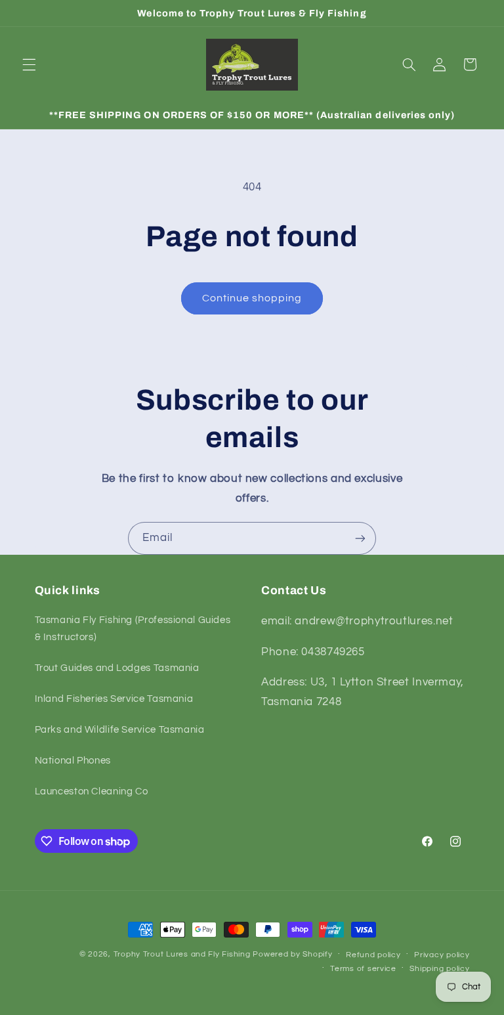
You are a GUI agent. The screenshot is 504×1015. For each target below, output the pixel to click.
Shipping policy (439, 968)
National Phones (73, 761)
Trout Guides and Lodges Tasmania (117, 668)
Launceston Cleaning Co (91, 791)
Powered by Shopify (292, 954)
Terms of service (363, 968)
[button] (29, 64)
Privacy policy (441, 955)
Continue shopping (252, 298)
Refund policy (373, 955)
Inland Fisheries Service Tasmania (114, 699)
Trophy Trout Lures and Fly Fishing (182, 954)
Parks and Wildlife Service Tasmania (120, 730)
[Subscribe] (360, 538)
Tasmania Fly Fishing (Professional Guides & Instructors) (133, 628)
